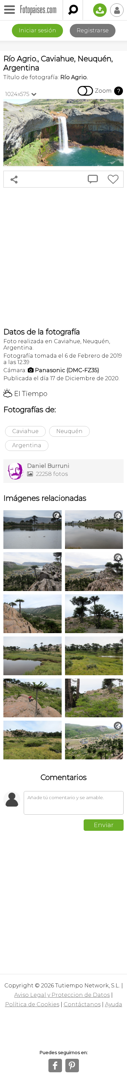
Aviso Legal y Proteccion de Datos (62, 995)
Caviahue (25, 431)
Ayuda (113, 1004)
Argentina (26, 445)
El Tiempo (25, 394)
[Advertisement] (63, 257)
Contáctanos (82, 1004)
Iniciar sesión (37, 30)
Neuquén (69, 431)
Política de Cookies (32, 1004)
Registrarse (93, 30)
